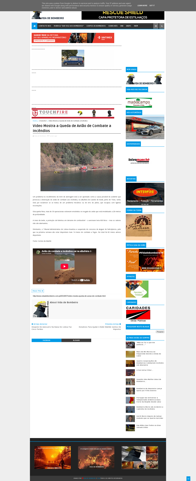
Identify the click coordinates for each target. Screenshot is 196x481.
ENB (121, 26)
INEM (136, 26)
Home (35, 121)
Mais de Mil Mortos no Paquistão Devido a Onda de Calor (149, 354)
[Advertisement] (73, 79)
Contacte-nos (45, 26)
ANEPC (128, 26)
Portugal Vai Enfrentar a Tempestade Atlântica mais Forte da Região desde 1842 (149, 400)
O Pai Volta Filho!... (145, 370)
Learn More (142, 5)
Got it (152, 5)
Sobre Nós (113, 26)
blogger (76, 340)
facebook (46, 340)
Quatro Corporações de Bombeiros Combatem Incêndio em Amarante (150, 363)
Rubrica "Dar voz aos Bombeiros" (69, 26)
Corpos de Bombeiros (96, 26)
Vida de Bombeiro (89, 478)
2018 (98, 478)
